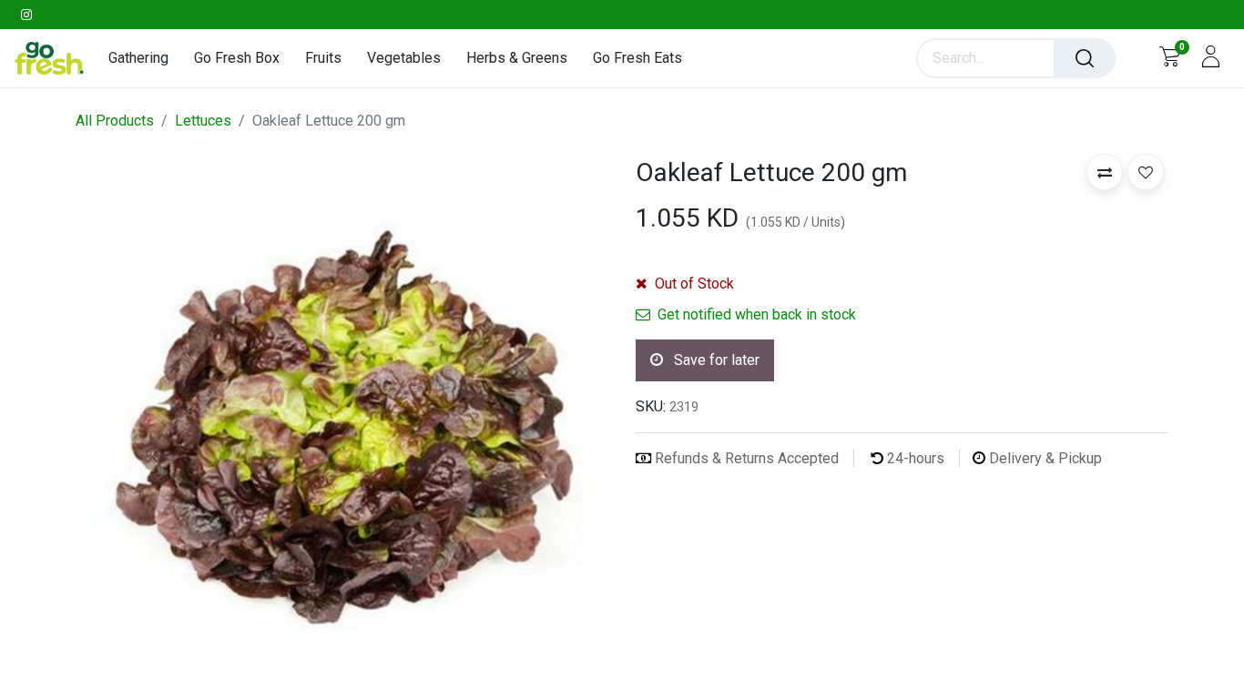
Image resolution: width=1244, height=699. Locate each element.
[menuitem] (144, 58)
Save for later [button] (715, 360)
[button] (1104, 172)
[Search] (1085, 58)
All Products (115, 120)
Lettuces (203, 120)
